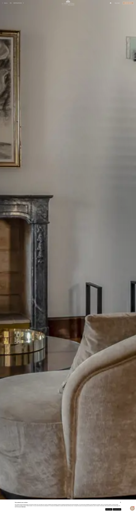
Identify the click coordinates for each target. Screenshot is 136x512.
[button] (132, 508)
